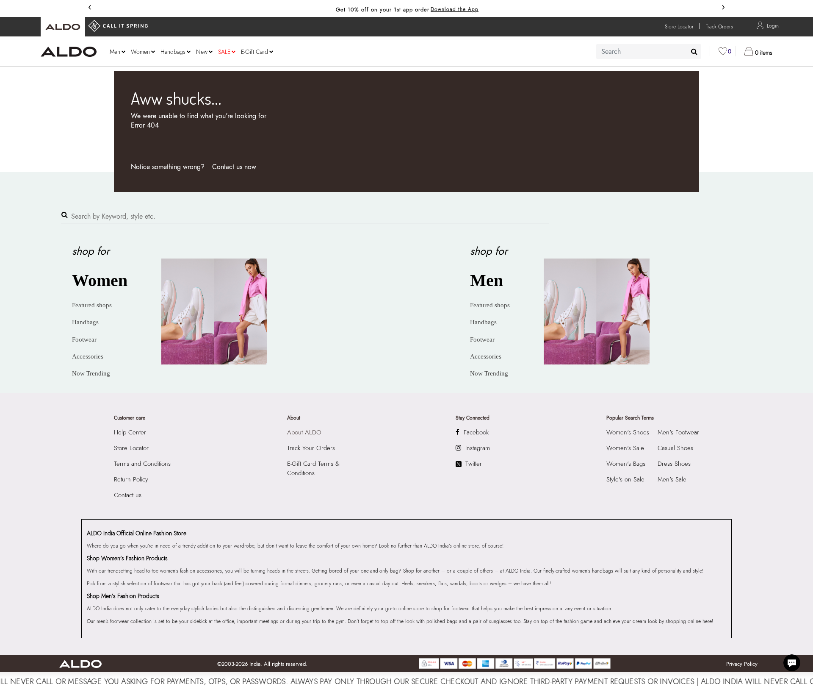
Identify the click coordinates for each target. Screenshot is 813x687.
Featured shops (92, 305)
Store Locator (131, 448)
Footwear (84, 339)
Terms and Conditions (142, 463)
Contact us (127, 495)
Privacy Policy (742, 664)
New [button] (201, 51)
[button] (773, 25)
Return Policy (131, 479)
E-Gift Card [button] (254, 51)
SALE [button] (224, 51)
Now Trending (91, 373)
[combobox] (648, 51)
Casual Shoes (675, 448)
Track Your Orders (311, 448)
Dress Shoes (674, 463)
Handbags (85, 322)
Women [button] (140, 51)
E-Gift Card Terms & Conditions (313, 468)
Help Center (130, 432)
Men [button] (115, 51)
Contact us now (234, 167)
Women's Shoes (627, 432)
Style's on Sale (625, 479)
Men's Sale (672, 479)
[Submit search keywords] (694, 51)
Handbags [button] (172, 51)
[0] (723, 51)
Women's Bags (625, 463)
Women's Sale (625, 448)
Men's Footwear (678, 432)
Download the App (454, 9)
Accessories (87, 356)
